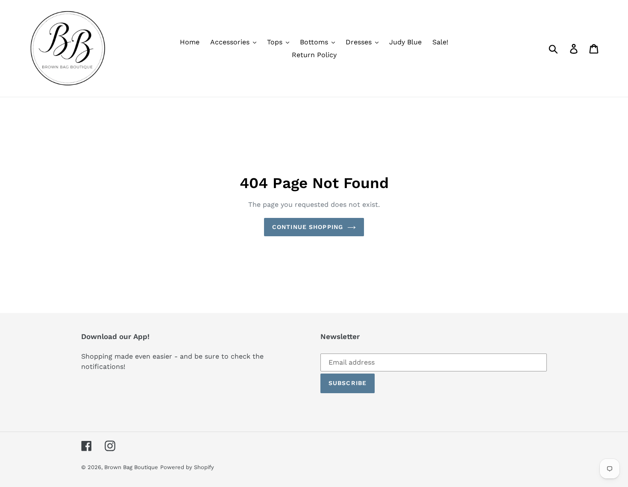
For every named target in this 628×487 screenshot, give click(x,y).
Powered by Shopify (187, 467)
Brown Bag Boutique (131, 467)
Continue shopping (307, 226)
